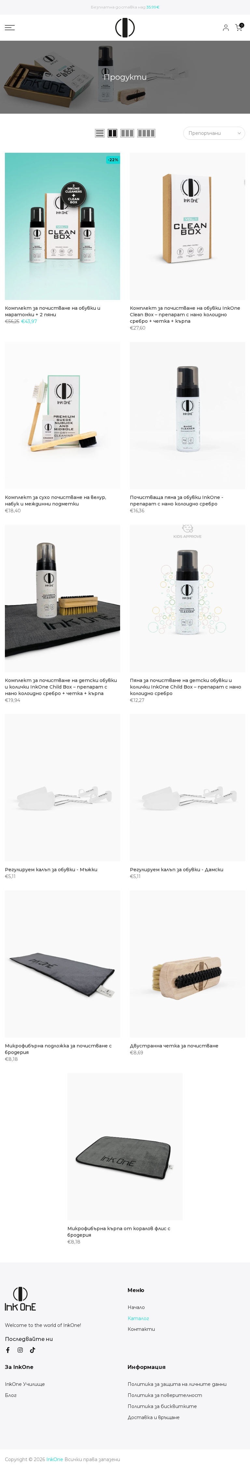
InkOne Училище (25, 1384)
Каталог (138, 1318)
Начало (136, 1307)
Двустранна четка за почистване (174, 1046)
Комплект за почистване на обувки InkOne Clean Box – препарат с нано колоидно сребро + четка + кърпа (185, 314)
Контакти (141, 1329)
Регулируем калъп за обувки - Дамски (176, 870)
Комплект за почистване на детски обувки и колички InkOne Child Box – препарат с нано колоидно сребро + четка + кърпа (61, 686)
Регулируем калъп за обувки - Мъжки (51, 870)
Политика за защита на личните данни (177, 1384)
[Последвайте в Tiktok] (32, 1350)
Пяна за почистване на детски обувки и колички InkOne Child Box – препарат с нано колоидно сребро (185, 686)
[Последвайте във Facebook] (8, 1350)
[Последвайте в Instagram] (20, 1350)
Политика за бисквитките (162, 1406)
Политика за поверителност (165, 1395)
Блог (11, 1395)
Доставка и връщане (154, 1417)
